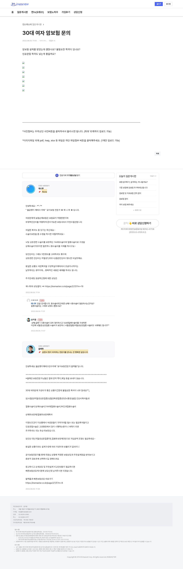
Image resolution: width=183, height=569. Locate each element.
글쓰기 (159, 4)
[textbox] (91, 95)
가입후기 (66, 12)
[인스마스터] (20, 4)
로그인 (168, 4)
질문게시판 (22, 12)
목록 (157, 154)
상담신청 (78, 12)
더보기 (152, 176)
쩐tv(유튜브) (37, 12)
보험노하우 (52, 12)
